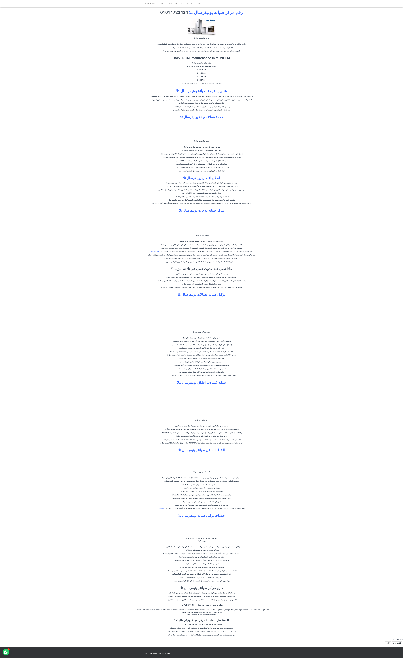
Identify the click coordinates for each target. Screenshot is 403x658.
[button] (6, 652)
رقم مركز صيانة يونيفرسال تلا (216, 12)
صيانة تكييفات (162, 3)
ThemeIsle (145, 653)
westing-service (149, 3)
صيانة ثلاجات (199, 3)
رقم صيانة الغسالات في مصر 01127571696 (180, 3)
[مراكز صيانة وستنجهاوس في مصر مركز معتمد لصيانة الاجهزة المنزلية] (251, 3)
